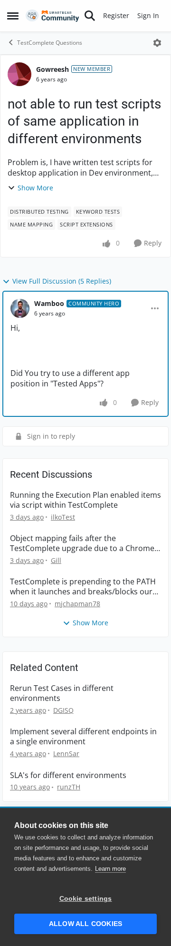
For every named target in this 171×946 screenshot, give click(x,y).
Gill (56, 560)
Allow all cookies (85, 923)
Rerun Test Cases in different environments (62, 693)
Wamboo (49, 303)
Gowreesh (52, 69)
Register (116, 15)
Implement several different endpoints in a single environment (83, 737)
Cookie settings (85, 898)
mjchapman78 (77, 603)
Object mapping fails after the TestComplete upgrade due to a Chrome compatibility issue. (82, 543)
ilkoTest (63, 517)
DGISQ (63, 710)
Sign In (148, 15)
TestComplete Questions (49, 43)
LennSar (66, 753)
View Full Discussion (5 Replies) (61, 281)
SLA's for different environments (68, 775)
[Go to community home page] (52, 16)
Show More (35, 187)
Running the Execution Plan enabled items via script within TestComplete (85, 500)
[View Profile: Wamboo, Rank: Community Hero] (19, 308)
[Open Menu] (157, 42)
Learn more (110, 868)
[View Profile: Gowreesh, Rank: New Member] (19, 74)
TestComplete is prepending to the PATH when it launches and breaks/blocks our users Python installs (83, 587)
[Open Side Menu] (12, 16)
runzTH (68, 786)
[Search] (89, 15)
